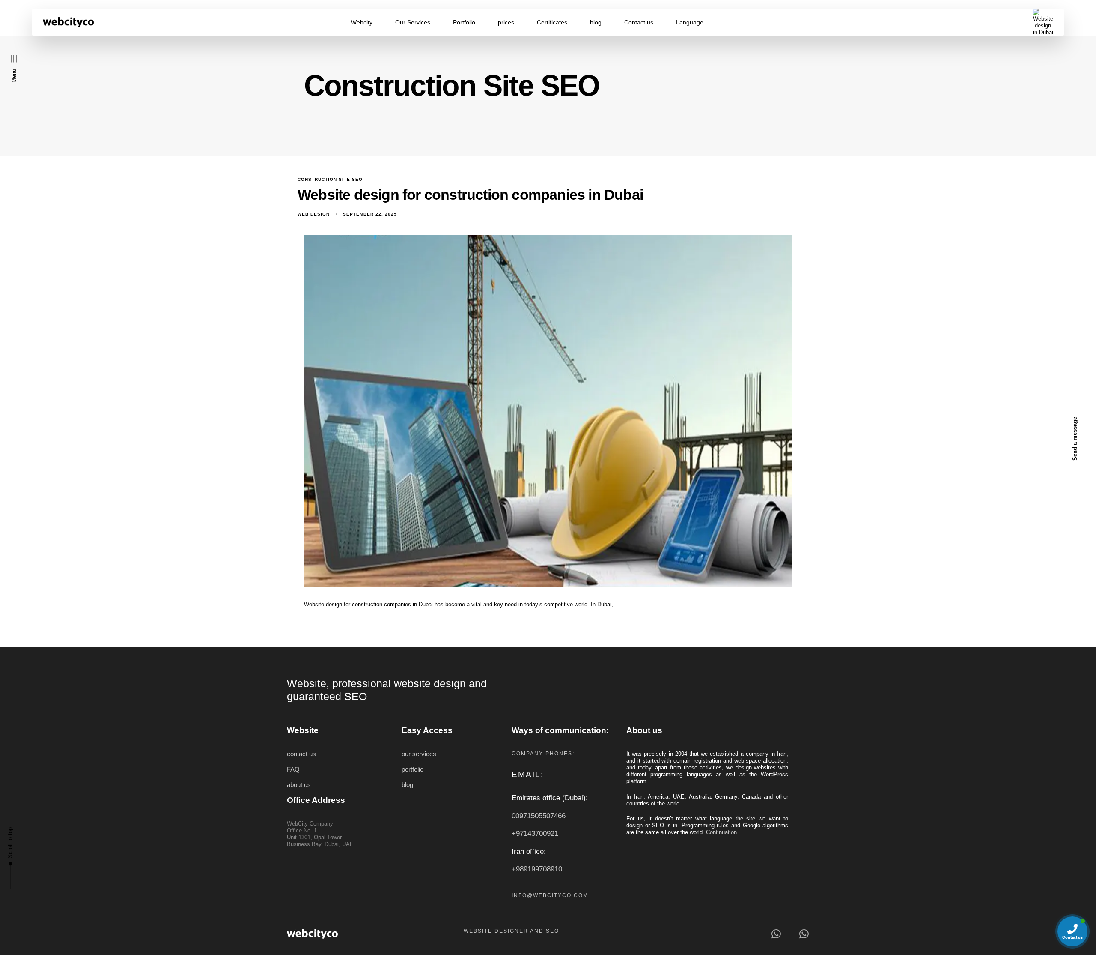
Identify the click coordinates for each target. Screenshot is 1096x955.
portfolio (412, 769)
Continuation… (724, 832)
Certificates (552, 22)
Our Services (412, 22)
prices (506, 22)
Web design (314, 214)
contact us (301, 754)
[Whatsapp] (776, 933)
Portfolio (464, 22)
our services (419, 754)
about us (299, 784)
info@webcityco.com (550, 895)
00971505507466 (539, 816)
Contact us (638, 22)
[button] (14, 68)
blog (596, 22)
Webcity (361, 22)
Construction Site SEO (330, 179)
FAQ (293, 769)
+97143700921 (535, 833)
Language (689, 22)
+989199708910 (537, 869)
